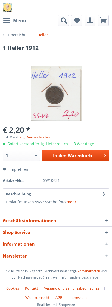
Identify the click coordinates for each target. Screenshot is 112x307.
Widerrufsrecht (37, 297)
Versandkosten (88, 270)
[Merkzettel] (76, 20)
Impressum (77, 297)
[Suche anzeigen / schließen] (63, 20)
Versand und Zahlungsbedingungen (73, 288)
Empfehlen (17, 169)
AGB (58, 297)
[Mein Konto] (90, 20)
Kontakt (31, 288)
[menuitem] (14, 20)
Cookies (12, 288)
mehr (71, 201)
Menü (19, 20)
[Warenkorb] (103, 20)
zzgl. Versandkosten (35, 137)
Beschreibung (18, 194)
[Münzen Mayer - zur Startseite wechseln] (7, 7)
